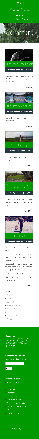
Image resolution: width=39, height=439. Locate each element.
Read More (29, 87)
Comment (10, 302)
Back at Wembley (13, 396)
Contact (10, 319)
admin (18, 69)
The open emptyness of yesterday (19, 403)
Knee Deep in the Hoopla (19, 63)
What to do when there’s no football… (19, 186)
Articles (9, 295)
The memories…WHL (14, 413)
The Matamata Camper (19, 105)
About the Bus (12, 316)
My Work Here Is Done (15, 382)
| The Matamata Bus (19, 9)
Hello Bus (19, 235)
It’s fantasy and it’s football (16, 406)
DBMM (24, 428)
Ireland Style (11, 393)
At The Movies (12, 309)
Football (10, 298)
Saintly (9, 386)
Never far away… (19, 145)
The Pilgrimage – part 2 (15, 399)
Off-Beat (10, 312)
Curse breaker (12, 389)
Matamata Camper (13, 305)
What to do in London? (15, 410)
